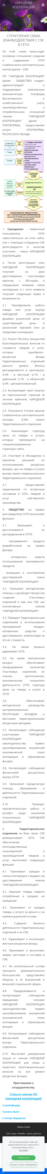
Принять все (23, 1158)
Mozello (21, 1133)
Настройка (23, 1150)
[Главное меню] (4, 5)
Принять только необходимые (23, 1165)
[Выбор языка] (43, 5)
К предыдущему (11, 1105)
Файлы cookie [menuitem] (23, 1127)
